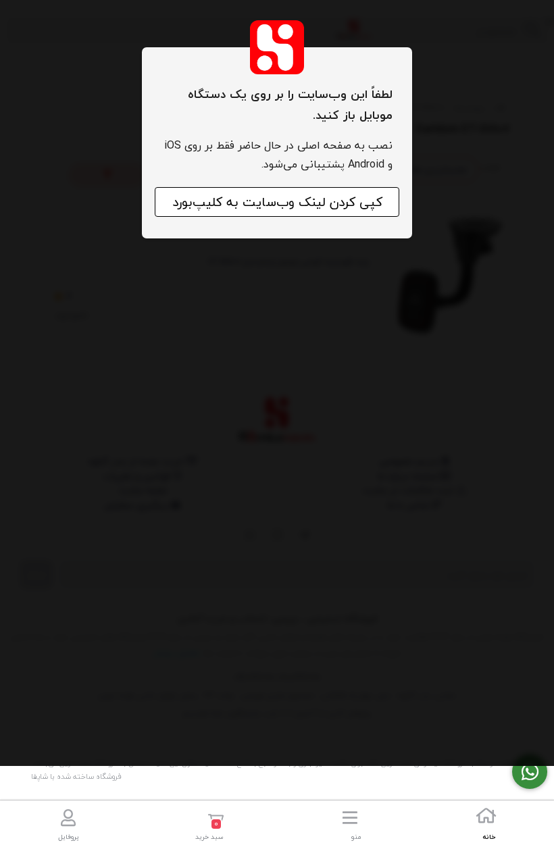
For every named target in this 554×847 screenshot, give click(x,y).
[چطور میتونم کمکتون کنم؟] (529, 771)
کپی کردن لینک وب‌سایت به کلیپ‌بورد (277, 202)
